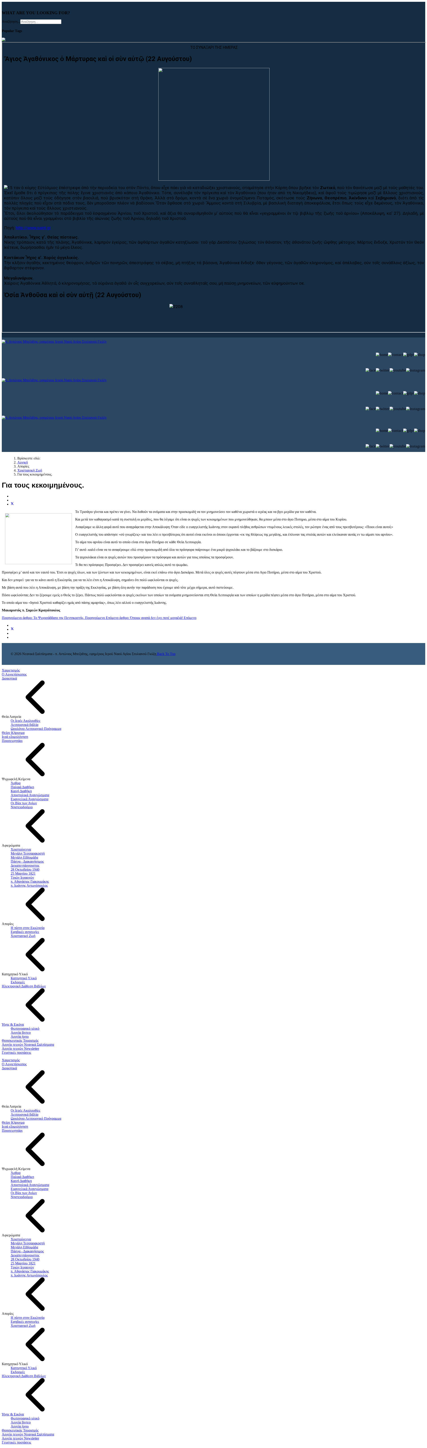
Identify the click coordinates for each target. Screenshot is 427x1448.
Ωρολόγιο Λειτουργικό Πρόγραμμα (36, 729)
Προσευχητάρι (12, 741)
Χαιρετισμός (11, 670)
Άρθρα (15, 783)
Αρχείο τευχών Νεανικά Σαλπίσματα (28, 1044)
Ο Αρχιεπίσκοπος (14, 674)
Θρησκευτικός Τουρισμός (20, 1040)
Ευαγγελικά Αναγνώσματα (29, 799)
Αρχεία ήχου (20, 1036)
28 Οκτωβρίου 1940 (25, 869)
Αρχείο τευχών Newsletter (20, 1048)
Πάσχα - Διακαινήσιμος (27, 861)
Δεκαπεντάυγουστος (25, 865)
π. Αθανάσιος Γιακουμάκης (30, 881)
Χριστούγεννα (21, 849)
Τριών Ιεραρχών (22, 877)
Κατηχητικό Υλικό (24, 978)
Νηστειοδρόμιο (22, 807)
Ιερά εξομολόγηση (15, 737)
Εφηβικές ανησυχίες (25, 932)
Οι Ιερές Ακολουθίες (25, 721)
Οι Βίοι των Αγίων (24, 803)
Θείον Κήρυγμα (13, 733)
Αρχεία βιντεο (21, 1032)
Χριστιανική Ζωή (23, 936)
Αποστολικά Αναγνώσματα (30, 795)
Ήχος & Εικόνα (13, 1024)
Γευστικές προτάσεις (16, 1052)
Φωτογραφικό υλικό (25, 1028)
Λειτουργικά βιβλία (24, 725)
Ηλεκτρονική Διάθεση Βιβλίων (24, 986)
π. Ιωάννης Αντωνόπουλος (29, 885)
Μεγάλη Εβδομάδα (24, 857)
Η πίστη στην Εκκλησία (27, 928)
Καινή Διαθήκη (21, 791)
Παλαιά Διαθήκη (22, 787)
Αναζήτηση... (11, 21)
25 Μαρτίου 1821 (23, 873)
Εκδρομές (18, 982)
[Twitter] (12, 504)
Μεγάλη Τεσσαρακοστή (28, 853)
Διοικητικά (9, 678)
